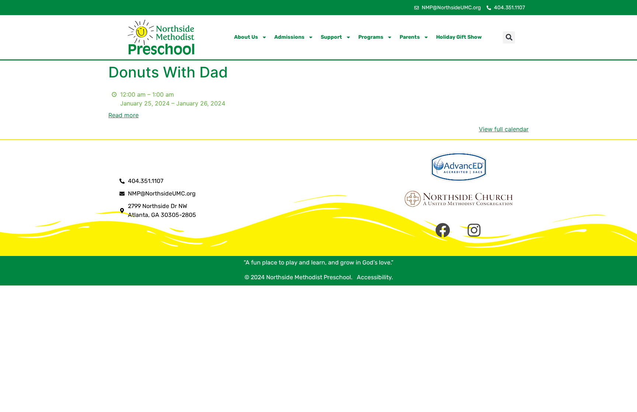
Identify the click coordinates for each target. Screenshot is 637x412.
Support (331, 37)
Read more (123, 115)
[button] (509, 37)
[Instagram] (474, 230)
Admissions (289, 37)
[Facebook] (442, 230)
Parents (410, 37)
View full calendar (504, 129)
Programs (370, 37)
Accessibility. (373, 277)
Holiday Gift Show (459, 37)
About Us (246, 37)
